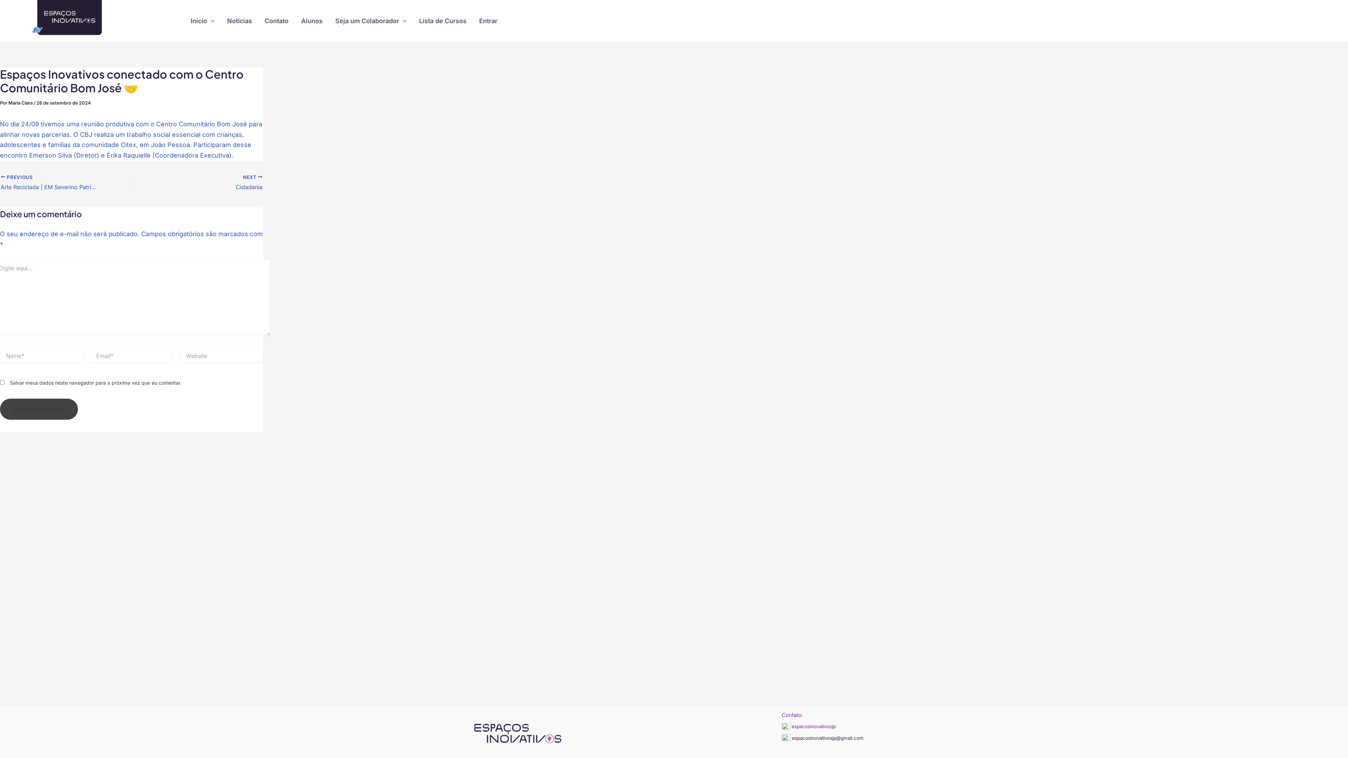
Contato (277, 21)
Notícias (239, 21)
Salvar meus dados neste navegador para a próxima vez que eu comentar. (95, 383)
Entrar (488, 21)
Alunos (312, 21)
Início (199, 21)
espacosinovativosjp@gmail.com (827, 738)
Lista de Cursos (443, 21)
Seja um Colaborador (367, 21)
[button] (210, 21)
